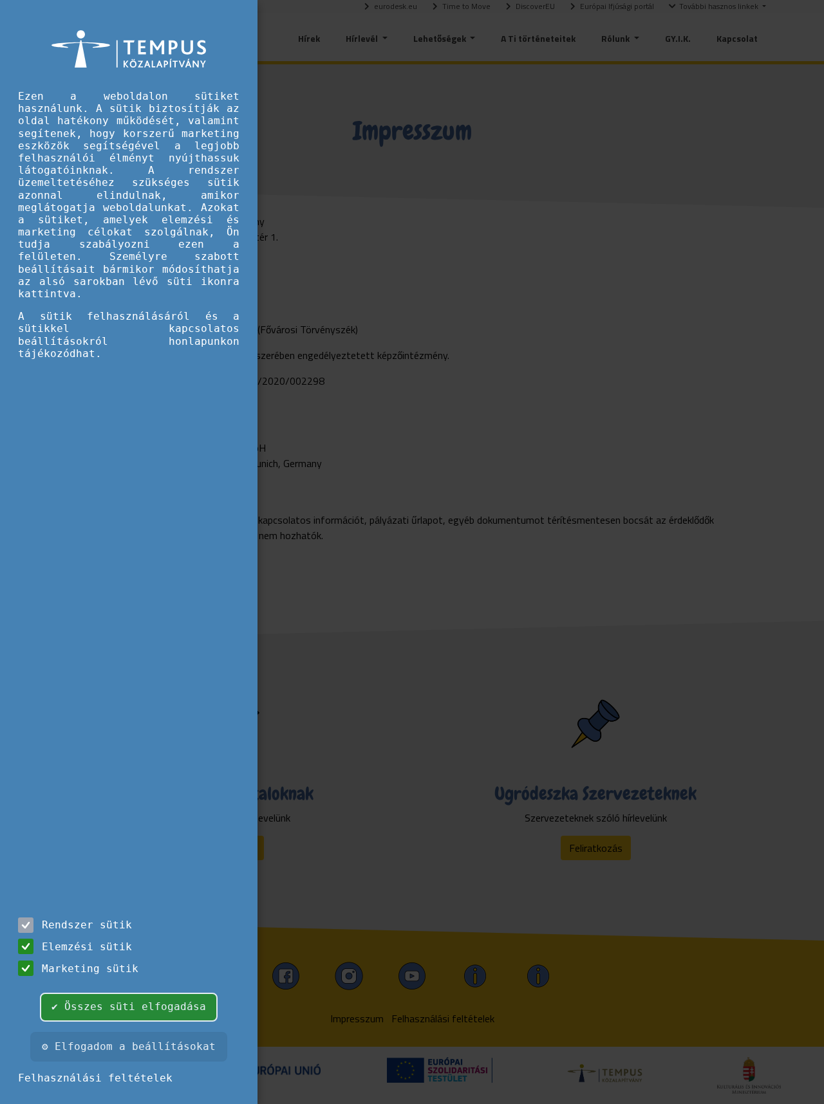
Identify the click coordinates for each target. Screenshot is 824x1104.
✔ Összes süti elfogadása (129, 1006)
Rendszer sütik (87, 925)
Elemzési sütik (87, 947)
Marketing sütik (90, 968)
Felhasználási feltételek (95, 1078)
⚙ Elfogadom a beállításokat (129, 1046)
